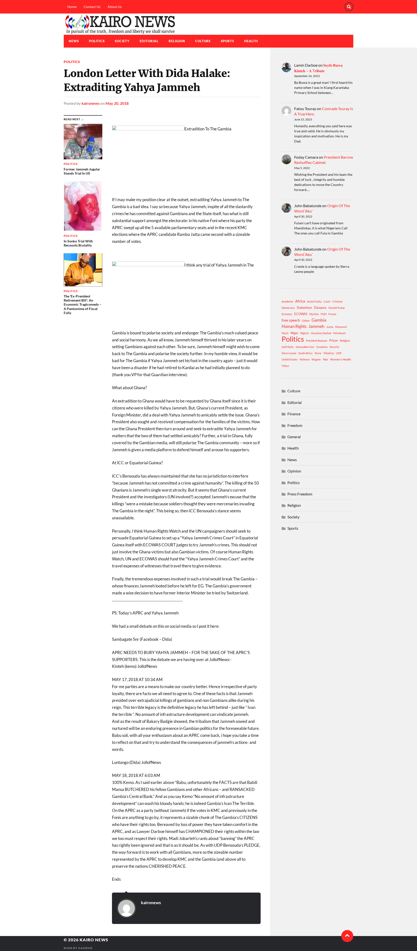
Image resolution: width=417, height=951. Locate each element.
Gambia (319, 320)
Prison (333, 340)
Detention (304, 307)
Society (122, 41)
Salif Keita (288, 346)
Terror (317, 353)
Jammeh (316, 326)
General (294, 436)
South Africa (305, 353)
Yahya (285, 365)
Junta (329, 327)
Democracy (288, 307)
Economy (287, 314)
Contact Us (92, 7)
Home (71, 7)
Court (327, 301)
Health (251, 41)
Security (334, 346)
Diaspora (320, 308)
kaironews (91, 103)
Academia (287, 301)
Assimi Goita (314, 301)
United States (290, 359)
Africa (300, 301)
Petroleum (339, 333)
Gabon (306, 320)
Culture (203, 41)
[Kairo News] (208, 24)
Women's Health (340, 359)
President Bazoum (316, 340)
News (74, 41)
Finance (293, 413)
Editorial (149, 41)
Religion (177, 41)
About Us (115, 7)
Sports (227, 41)
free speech (291, 320)
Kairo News (94, 939)
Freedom (294, 425)
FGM (324, 314)
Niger (294, 333)
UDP (338, 353)
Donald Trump (336, 307)
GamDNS (85, 948)
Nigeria (304, 333)
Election (314, 314)
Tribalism (328, 353)
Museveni (341, 326)
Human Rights (294, 326)
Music (285, 333)
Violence (304, 359)
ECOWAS (300, 314)
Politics (97, 41)
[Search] (349, 6)
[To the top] (347, 936)
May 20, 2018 (117, 103)
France (332, 314)
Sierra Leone (289, 353)
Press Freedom (299, 494)
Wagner (316, 359)
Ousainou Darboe (321, 333)
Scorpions (322, 346)
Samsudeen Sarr (305, 346)
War (325, 359)
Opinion (294, 471)
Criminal (337, 301)
